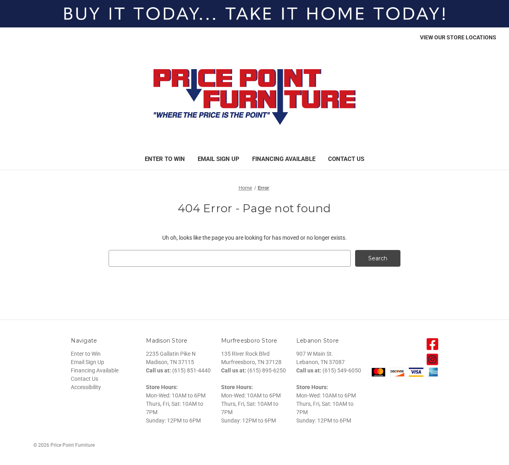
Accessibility (86, 387)
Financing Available (283, 159)
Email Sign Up (218, 159)
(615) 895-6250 (266, 370)
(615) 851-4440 (191, 370)
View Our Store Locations (458, 37)
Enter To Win (165, 159)
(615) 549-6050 (341, 370)
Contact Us (346, 159)
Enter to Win (86, 353)
